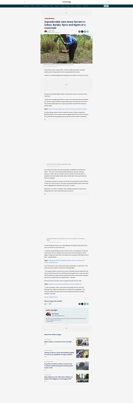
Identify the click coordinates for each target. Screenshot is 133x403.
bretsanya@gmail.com (51, 297)
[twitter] (82, 31)
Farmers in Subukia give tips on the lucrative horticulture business (67, 109)
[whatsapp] (87, 31)
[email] (85, 31)
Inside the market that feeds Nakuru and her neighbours (64, 284)
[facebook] (79, 31)
